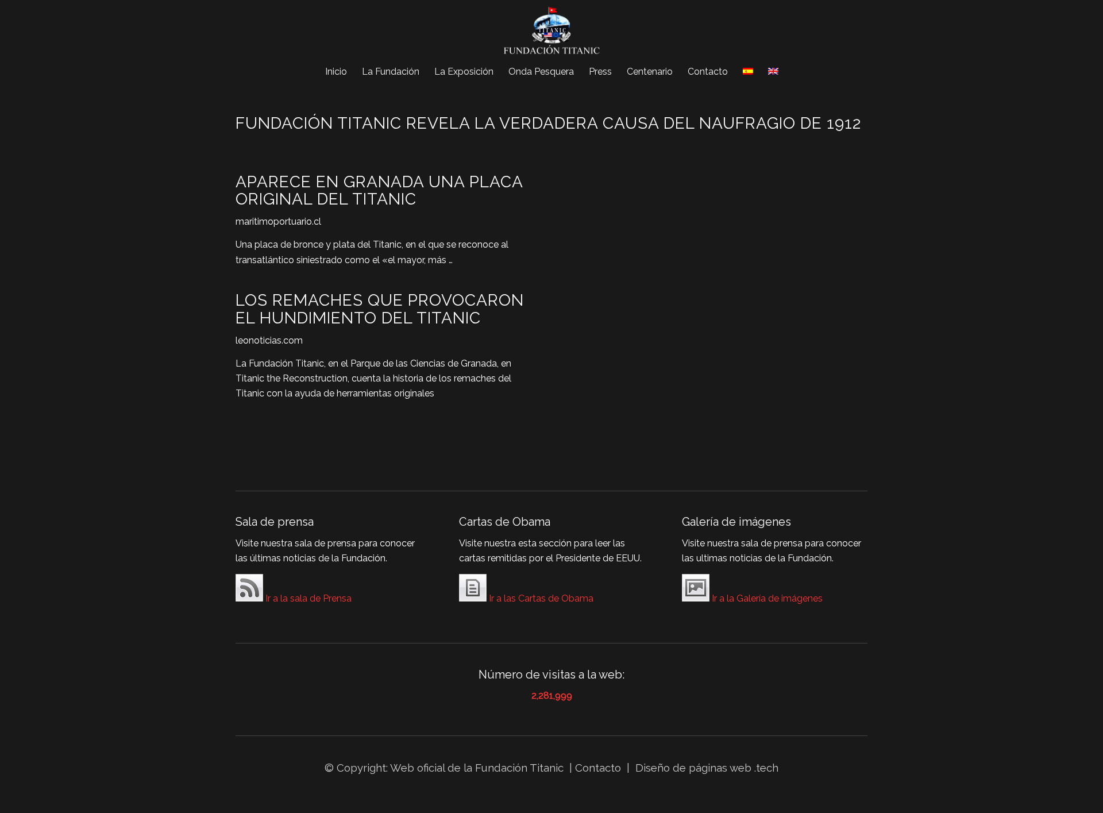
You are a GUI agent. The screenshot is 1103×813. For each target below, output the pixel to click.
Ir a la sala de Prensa (307, 598)
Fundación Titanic (519, 767)
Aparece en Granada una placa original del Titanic (379, 190)
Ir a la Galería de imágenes (766, 598)
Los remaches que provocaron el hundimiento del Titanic (380, 309)
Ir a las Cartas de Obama (540, 598)
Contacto (599, 767)
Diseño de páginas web (693, 767)
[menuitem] (336, 71)
